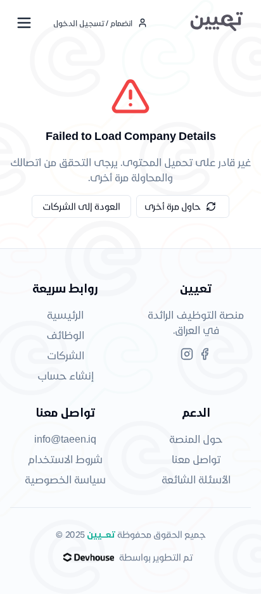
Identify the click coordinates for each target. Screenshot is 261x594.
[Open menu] (24, 23)
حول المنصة (195, 439)
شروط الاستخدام (65, 459)
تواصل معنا (196, 459)
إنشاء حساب (65, 375)
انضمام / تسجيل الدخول (92, 22)
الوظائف (65, 335)
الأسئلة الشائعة (196, 479)
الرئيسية (65, 314)
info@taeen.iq (65, 439)
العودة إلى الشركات (81, 206)
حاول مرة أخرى (172, 206)
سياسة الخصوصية (65, 479)
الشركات (65, 355)
